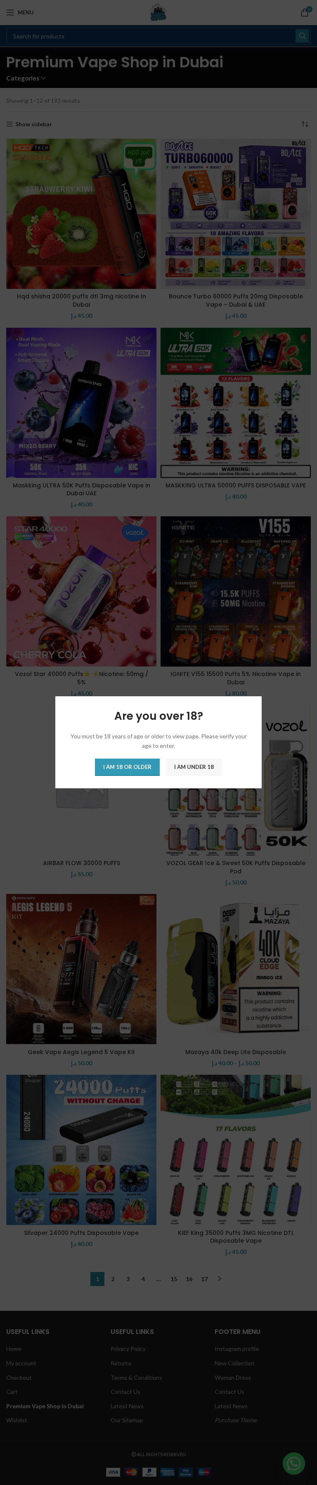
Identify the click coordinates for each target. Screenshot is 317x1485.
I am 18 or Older (127, 767)
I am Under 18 (194, 767)
